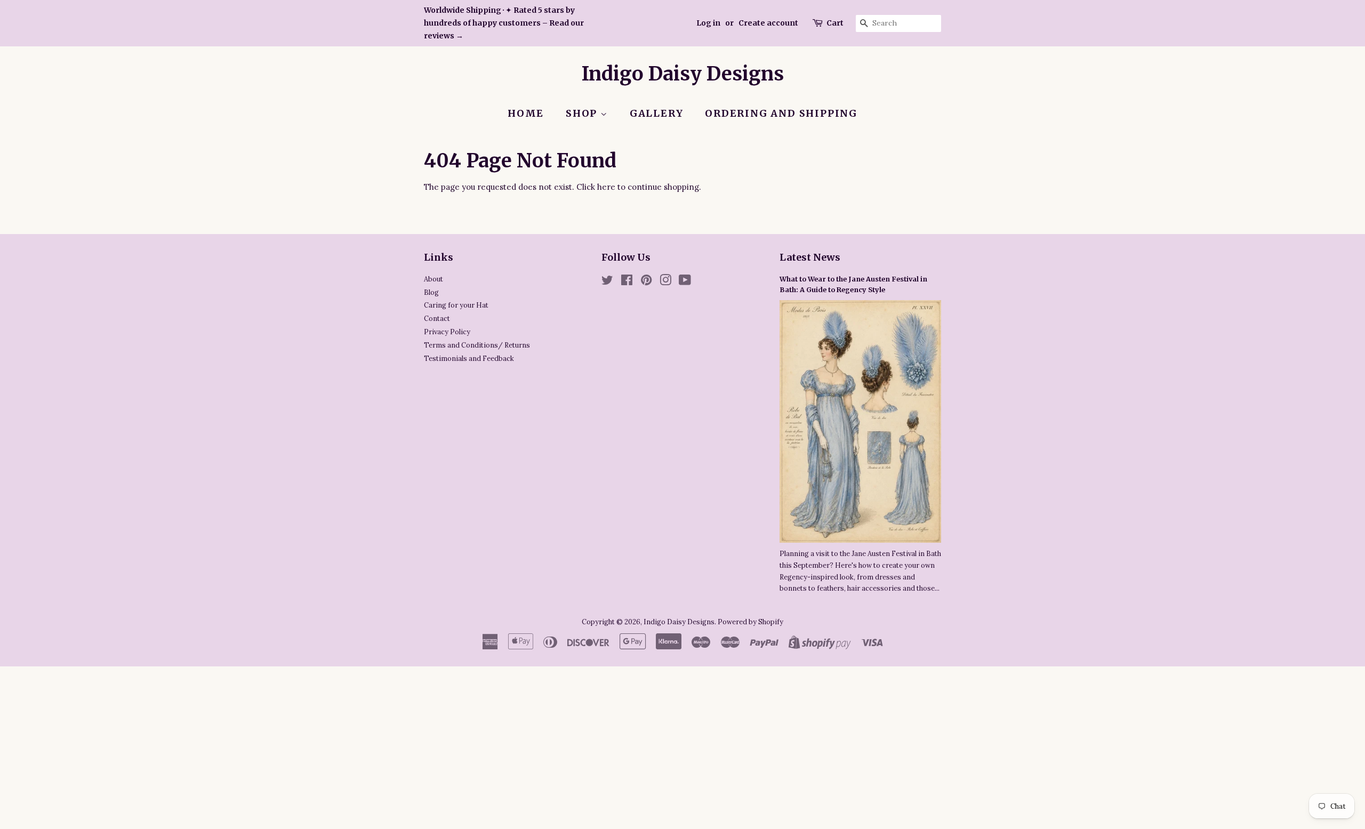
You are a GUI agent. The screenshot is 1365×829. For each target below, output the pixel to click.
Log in (708, 23)
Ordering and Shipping (781, 113)
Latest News (810, 257)
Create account (768, 23)
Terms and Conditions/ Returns (477, 345)
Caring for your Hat (456, 305)
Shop (583, 113)
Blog (431, 292)
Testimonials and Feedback (469, 358)
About (433, 279)
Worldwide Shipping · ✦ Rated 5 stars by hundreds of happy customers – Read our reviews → (504, 23)
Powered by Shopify (750, 621)
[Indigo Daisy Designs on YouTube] (685, 282)
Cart (835, 23)
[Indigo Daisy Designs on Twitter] (607, 282)
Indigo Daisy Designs (683, 73)
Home (526, 113)
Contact (437, 318)
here (606, 187)
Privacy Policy (447, 331)
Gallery (657, 113)
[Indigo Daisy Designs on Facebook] (627, 282)
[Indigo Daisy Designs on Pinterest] (646, 282)
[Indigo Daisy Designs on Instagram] (665, 282)
